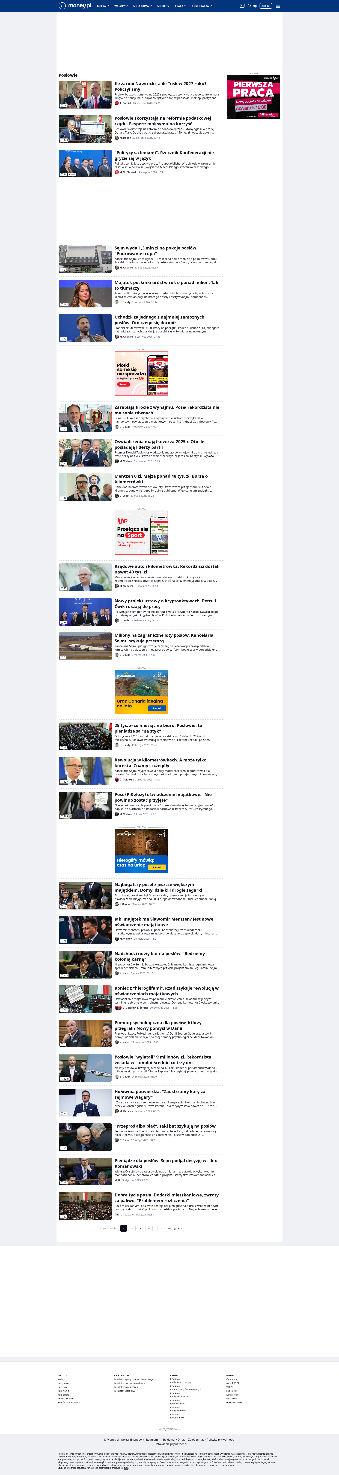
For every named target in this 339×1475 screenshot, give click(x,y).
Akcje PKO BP (232, 1383)
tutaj (126, 1467)
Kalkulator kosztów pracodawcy (129, 1383)
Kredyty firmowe (178, 1410)
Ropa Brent (231, 1398)
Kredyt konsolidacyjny (180, 1382)
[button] (252, 6)
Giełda (101, 6)
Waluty (119, 6)
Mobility (163, 6)
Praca (179, 6)
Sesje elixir (231, 1390)
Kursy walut (63, 1383)
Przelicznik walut (66, 1398)
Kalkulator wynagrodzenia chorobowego (133, 1379)
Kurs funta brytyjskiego (69, 1402)
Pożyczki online (177, 1403)
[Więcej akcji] (222, 83)
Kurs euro (62, 1386)
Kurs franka (63, 1390)
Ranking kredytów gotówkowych (185, 1389)
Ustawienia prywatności (170, 1444)
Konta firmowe (177, 1417)
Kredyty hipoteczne (179, 1396)
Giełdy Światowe (234, 1402)
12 (160, 1228)
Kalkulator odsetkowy (124, 1390)
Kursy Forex (232, 1394)
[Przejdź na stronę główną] (62, 8)
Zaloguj (265, 5)
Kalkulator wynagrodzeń (126, 1386)
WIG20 (229, 1386)
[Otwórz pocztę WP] (242, 6)
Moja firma (141, 6)
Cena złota (231, 1379)
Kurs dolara (63, 1394)
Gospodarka (200, 6)
